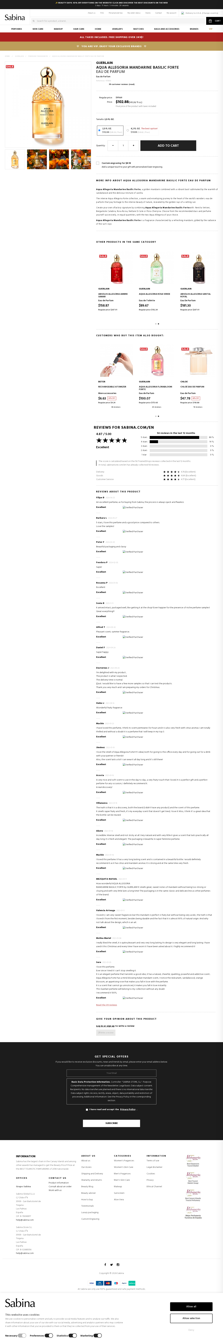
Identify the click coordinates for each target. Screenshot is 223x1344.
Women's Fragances (124, 1161)
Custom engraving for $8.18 (132, 165)
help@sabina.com (25, 1220)
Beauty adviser (88, 1193)
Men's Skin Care (122, 1180)
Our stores (86, 1167)
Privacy (150, 1180)
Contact (158, 13)
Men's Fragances (122, 1174)
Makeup (118, 1187)
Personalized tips (116, 13)
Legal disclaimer (154, 1167)
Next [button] (89, 159)
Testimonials (87, 1206)
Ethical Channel (154, 1187)
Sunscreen (119, 1193)
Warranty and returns (91, 1180)
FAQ (102, 13)
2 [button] (158, 323)
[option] (15, 159)
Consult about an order (60, 1187)
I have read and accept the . (113, 1109)
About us (91, 13)
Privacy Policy (127, 1109)
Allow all (191, 1307)
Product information (59, 1183)
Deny (191, 1330)
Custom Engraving (90, 1219)
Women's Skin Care (123, 1167)
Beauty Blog (87, 1187)
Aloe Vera (119, 1200)
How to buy (87, 1200)
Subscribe (111, 1123)
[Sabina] (15, 15)
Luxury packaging (89, 1212)
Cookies (151, 1174)
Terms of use (153, 1161)
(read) (132, 84)
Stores (148, 13)
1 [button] (156, 323)
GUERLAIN (104, 63)
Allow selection (191, 1318)
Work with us (55, 1190)
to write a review (115, 1026)
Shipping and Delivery (92, 1174)
